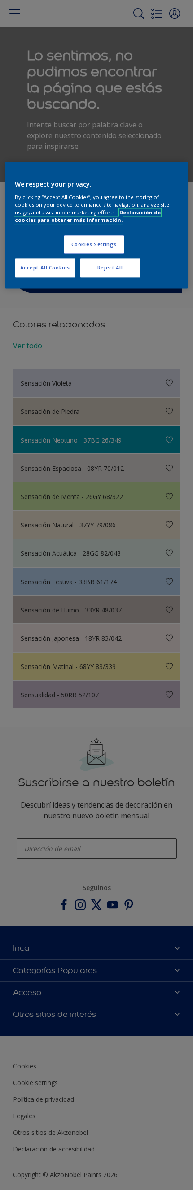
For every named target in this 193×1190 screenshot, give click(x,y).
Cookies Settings (94, 244)
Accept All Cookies (45, 267)
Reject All (110, 267)
